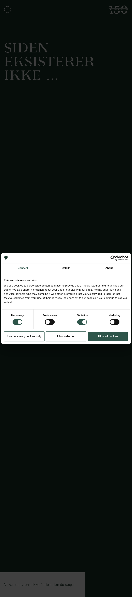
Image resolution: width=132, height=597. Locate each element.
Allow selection (66, 336)
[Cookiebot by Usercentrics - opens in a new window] (113, 258)
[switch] (50, 322)
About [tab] (109, 267)
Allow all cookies (107, 336)
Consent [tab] (23, 267)
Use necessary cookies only (24, 336)
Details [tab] (66, 267)
